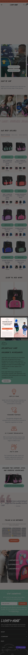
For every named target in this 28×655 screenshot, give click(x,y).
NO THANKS (7, 330)
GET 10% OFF (7, 328)
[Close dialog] (26, 318)
